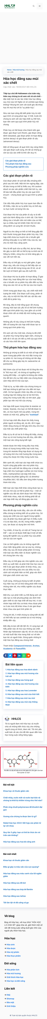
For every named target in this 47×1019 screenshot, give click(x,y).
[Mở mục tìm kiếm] (34, 6)
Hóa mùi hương (18, 70)
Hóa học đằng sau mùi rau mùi (21, 698)
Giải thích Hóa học (15, 977)
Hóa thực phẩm (14, 956)
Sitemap (10, 999)
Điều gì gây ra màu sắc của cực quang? (21, 867)
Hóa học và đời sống (16, 981)
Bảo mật (10, 1002)
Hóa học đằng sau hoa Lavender (22, 690)
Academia (8, 648)
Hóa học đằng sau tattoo (14, 896)
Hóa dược (11, 948)
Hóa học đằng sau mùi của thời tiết (23, 694)
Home (9, 70)
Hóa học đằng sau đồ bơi (14, 883)
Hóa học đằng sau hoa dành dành (22, 669)
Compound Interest (23, 646)
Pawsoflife (20, 648)
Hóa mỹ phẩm (13, 952)
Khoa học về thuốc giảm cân (16, 791)
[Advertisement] (23, 37)
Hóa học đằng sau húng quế (20, 680)
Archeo (36, 646)
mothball (34, 415)
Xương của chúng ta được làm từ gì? (20, 816)
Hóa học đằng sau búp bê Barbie (18, 889)
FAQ (8, 995)
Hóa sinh (11, 944)
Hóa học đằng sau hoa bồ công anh (19, 842)
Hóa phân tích (13, 970)
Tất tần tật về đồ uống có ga (16, 902)
